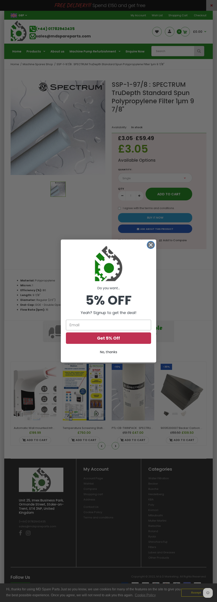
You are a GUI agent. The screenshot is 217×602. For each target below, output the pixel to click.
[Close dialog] (150, 245)
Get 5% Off (108, 338)
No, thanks (108, 352)
